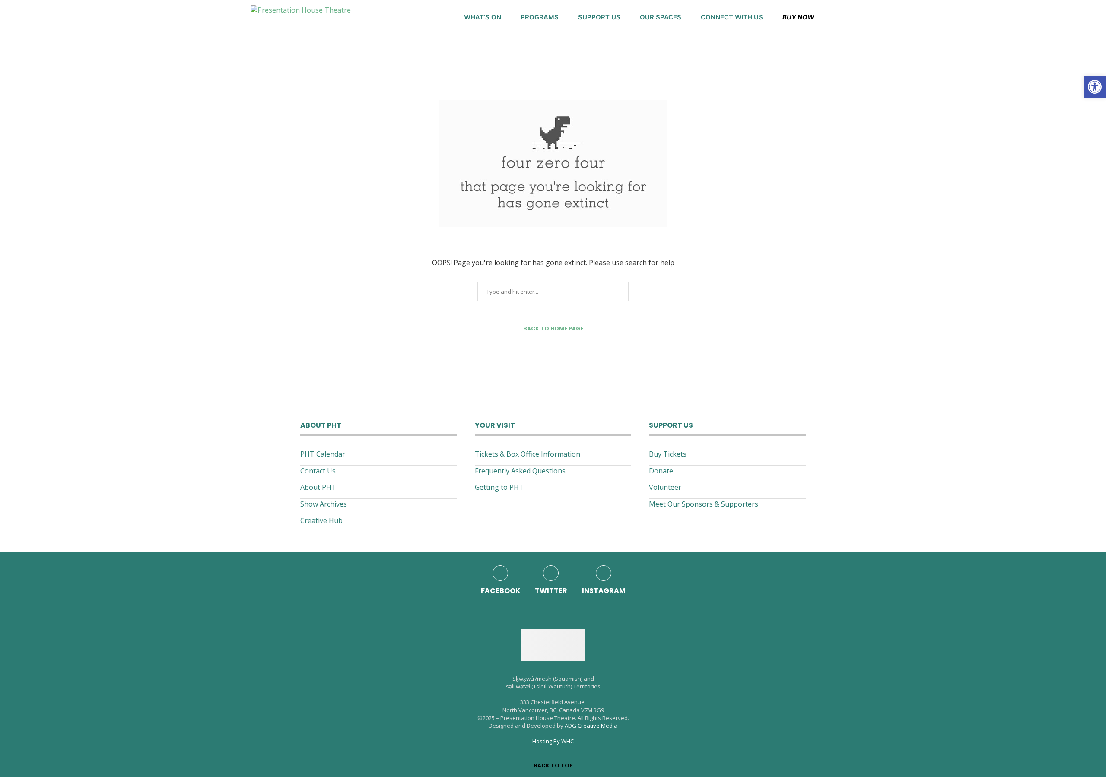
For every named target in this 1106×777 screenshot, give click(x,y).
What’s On (482, 17)
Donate (661, 471)
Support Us (599, 17)
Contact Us (318, 471)
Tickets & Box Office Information (527, 454)
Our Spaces (660, 17)
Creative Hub (321, 520)
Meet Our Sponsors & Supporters (703, 504)
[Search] (851, 17)
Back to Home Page (553, 328)
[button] (1095, 87)
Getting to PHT (499, 487)
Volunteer (665, 487)
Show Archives (323, 504)
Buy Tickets (667, 454)
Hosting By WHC (553, 741)
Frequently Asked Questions (520, 471)
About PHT (318, 487)
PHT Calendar (322, 454)
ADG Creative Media (591, 725)
